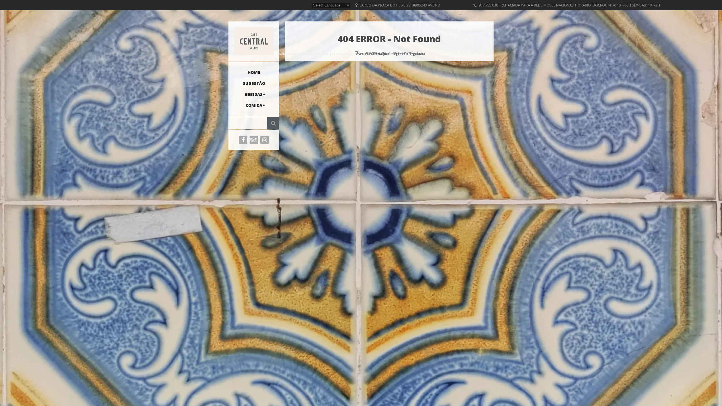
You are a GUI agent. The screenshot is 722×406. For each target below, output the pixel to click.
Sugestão (254, 83)
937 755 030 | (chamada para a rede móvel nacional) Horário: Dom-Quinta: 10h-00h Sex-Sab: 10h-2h (569, 5)
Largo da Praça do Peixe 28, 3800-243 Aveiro (400, 5)
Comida (254, 105)
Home (254, 72)
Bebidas (254, 94)
